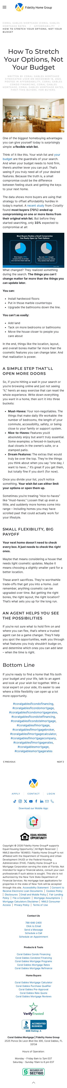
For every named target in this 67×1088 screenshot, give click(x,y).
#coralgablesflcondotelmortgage (33, 721)
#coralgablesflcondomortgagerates (33, 712)
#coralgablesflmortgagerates (33, 742)
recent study (35, 205)
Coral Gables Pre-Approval (33, 989)
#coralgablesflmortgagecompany (33, 738)
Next (59, 762)
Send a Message (33, 929)
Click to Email (33, 926)
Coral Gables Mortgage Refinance (33, 968)
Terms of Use (41, 904)
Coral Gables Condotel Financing (33, 957)
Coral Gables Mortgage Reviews (33, 996)
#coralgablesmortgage (33, 747)
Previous (10, 762)
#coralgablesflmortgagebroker (33, 729)
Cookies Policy (54, 890)
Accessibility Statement (36, 887)
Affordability (30, 81)
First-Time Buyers (24, 90)
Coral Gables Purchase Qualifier (33, 986)
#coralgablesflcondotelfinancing (33, 716)
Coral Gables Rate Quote (33, 993)
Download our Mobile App (33, 808)
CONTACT (34, 793)
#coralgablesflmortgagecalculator (33, 734)
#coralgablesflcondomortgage (33, 708)
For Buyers (47, 90)
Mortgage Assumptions (47, 897)
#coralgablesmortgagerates (33, 751)
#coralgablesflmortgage (33, 725)
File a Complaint (22, 897)
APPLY (16, 793)
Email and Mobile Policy (33, 894)
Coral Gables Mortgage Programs (33, 961)
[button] (4, 7)
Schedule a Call (33, 933)
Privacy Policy (21, 904)
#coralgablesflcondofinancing (33, 703)
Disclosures (11, 894)
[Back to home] (33, 7)
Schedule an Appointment (33, 936)
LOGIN (51, 793)
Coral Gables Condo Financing (33, 954)
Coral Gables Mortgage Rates (41, 87)
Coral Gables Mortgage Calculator (33, 982)
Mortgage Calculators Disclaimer (21, 901)
